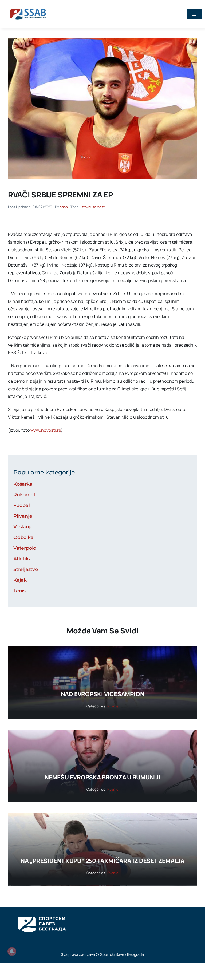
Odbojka (23, 537)
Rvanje (113, 706)
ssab (64, 206)
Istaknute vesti (93, 206)
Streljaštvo (25, 569)
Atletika (22, 559)
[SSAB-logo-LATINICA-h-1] (28, 7)
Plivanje (22, 516)
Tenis (19, 591)
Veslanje (23, 527)
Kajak (20, 580)
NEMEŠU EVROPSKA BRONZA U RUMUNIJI (102, 777)
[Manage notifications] (11, 951)
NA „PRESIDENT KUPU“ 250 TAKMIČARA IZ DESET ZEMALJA (102, 861)
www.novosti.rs (45, 430)
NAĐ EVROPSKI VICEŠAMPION (102, 694)
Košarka (23, 484)
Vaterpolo (24, 548)
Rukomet (24, 495)
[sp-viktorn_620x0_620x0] (102, 40)
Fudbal (21, 505)
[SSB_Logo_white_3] (41, 912)
